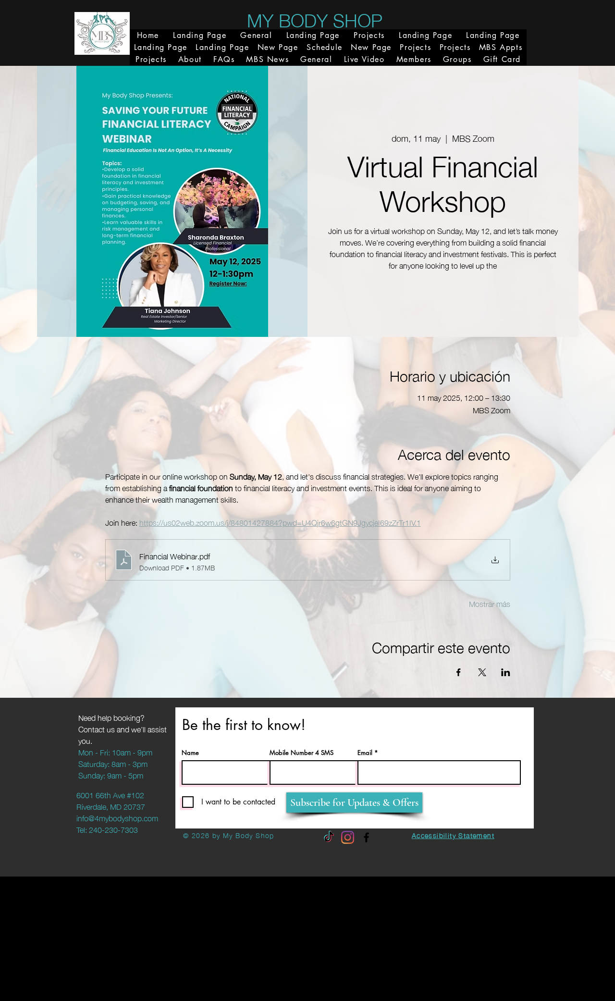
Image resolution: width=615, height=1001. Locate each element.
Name (190, 753)
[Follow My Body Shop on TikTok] (328, 837)
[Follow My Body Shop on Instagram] (347, 837)
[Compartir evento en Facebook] (458, 672)
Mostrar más (489, 603)
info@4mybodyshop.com (117, 817)
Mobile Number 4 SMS (301, 753)
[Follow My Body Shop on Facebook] (366, 837)
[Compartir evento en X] (482, 672)
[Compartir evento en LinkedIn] (505, 672)
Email (364, 753)
